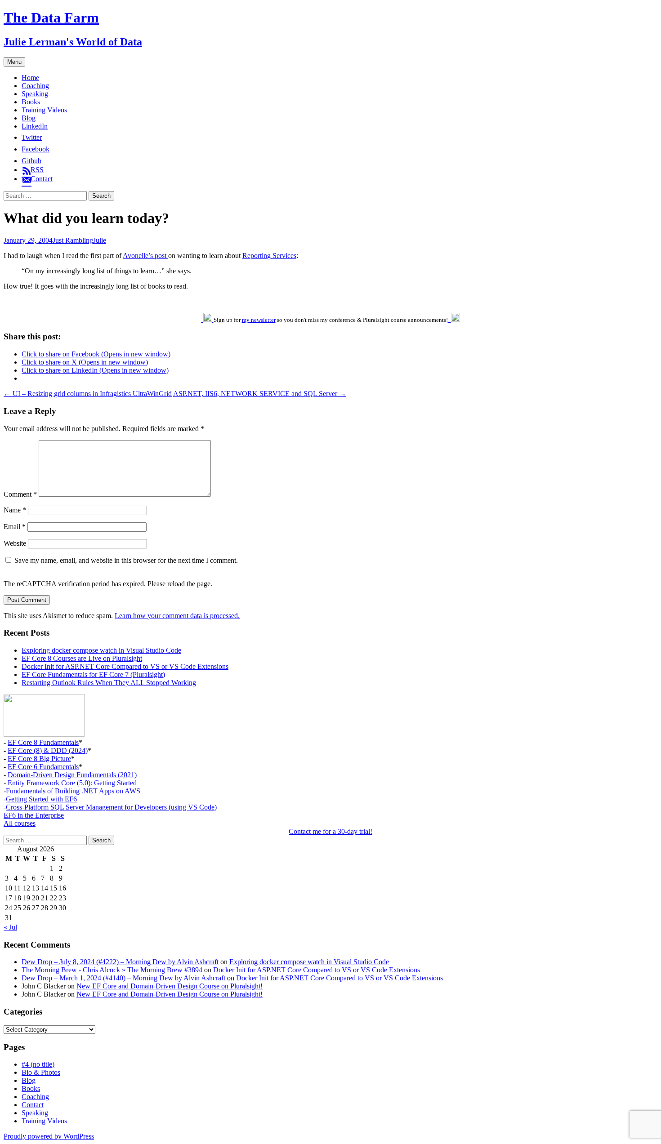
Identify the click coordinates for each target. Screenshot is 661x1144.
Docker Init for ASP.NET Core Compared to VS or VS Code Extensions (125, 666)
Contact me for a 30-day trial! (330, 831)
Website (15, 543)
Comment (20, 494)
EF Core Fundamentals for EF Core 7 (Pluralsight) (93, 674)
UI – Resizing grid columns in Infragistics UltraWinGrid (88, 393)
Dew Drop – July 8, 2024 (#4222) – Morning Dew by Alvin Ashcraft (120, 962)
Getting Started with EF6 (41, 799)
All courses (20, 823)
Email (15, 526)
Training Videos (44, 110)
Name (15, 510)
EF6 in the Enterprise (34, 815)
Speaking (35, 94)
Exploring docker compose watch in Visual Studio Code (101, 650)
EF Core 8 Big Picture (39, 758)
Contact (33, 1104)
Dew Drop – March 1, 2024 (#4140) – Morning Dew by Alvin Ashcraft (123, 978)
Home (30, 77)
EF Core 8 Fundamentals (43, 742)
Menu (14, 61)
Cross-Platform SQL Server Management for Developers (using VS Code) (111, 807)
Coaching (35, 85)
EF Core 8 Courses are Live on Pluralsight (82, 658)
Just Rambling (73, 240)
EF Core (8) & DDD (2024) (48, 750)
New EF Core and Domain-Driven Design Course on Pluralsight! (169, 986)
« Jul (10, 927)
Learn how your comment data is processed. (177, 615)
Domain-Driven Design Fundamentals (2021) (72, 775)
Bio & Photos (41, 1072)
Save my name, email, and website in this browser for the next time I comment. (126, 560)
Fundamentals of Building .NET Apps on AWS (73, 791)
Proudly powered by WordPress (49, 1136)
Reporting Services (269, 255)
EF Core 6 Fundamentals (43, 766)
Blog (29, 118)
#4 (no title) (38, 1064)
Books (31, 102)
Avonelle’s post (145, 255)
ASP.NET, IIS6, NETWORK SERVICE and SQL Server (259, 393)
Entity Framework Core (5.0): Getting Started (72, 783)
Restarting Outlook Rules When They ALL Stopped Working (109, 682)
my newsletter (259, 319)
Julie (99, 240)
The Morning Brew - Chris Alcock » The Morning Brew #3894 (112, 970)
